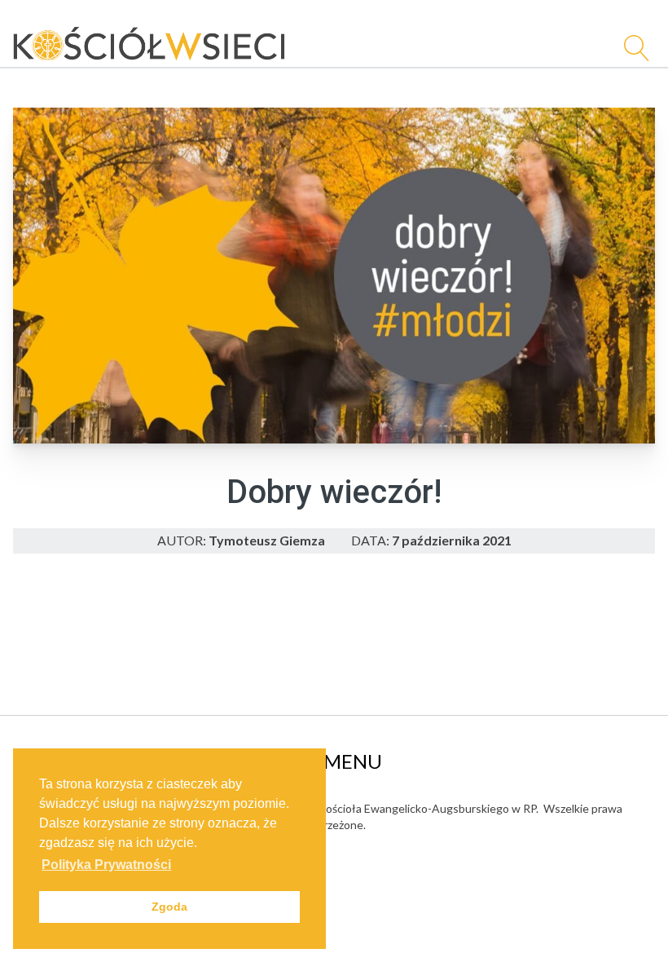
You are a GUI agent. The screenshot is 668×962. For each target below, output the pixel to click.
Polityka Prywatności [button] (106, 865)
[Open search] (630, 48)
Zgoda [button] (169, 906)
